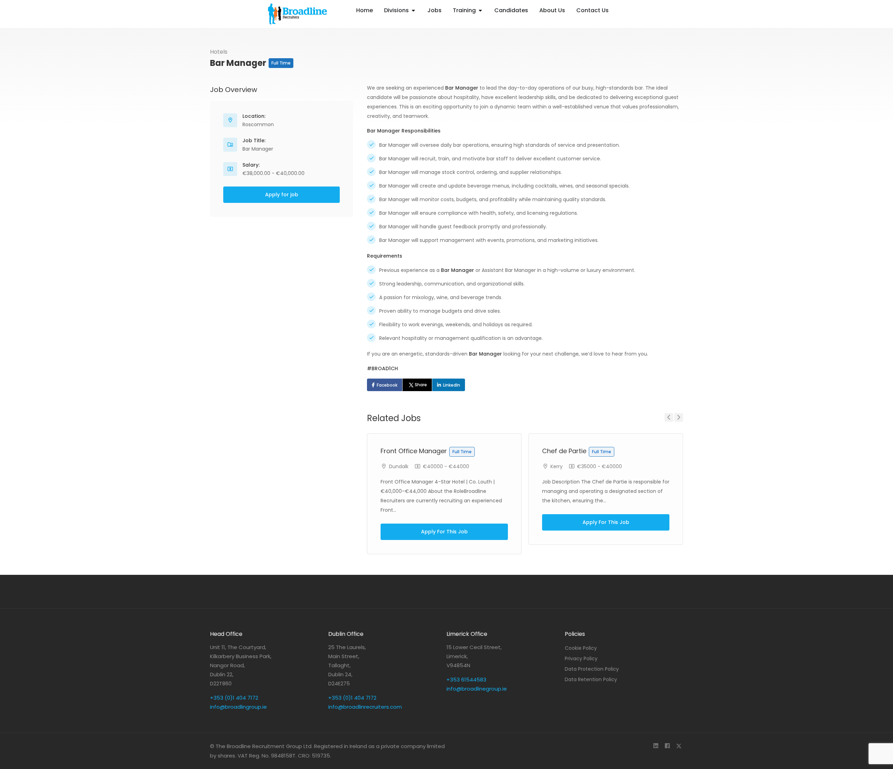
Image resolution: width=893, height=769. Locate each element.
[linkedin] (655, 746)
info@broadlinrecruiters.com (365, 706)
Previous (669, 417)
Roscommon (258, 124)
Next (678, 417)
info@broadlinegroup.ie (476, 688)
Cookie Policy (581, 648)
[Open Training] (480, 10)
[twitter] (678, 746)
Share (421, 385)
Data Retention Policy (591, 679)
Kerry (556, 466)
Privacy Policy (581, 658)
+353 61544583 (466, 679)
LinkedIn (451, 385)
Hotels (218, 52)
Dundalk (398, 466)
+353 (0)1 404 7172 (234, 697)
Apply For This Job (444, 531)
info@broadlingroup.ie (238, 706)
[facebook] (667, 746)
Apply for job (281, 194)
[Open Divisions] (413, 10)
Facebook (387, 385)
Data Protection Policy (592, 668)
